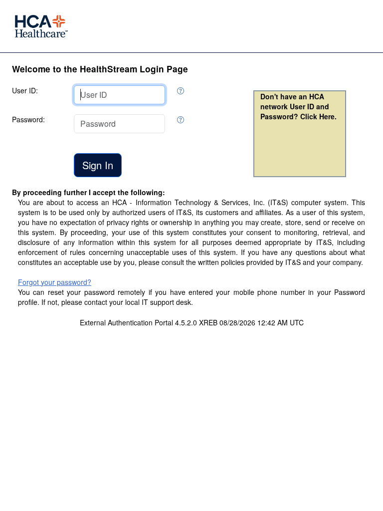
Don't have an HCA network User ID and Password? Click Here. (298, 106)
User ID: (25, 90)
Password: (28, 119)
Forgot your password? (54, 282)
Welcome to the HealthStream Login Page (100, 69)
